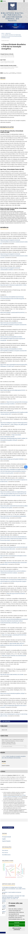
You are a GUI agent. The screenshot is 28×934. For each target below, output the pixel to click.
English (4, 839)
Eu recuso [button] (16, 925)
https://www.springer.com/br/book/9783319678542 (12, 312)
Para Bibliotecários (6, 854)
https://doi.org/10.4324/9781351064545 (16, 593)
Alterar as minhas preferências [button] (16, 928)
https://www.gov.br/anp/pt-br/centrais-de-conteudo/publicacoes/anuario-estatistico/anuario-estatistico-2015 (14, 255)
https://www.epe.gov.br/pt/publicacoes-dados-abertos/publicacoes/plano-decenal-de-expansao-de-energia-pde (12, 338)
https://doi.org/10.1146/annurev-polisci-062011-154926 (13, 285)
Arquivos (8, 33)
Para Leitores (5, 850)
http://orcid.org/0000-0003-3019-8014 (7, 62)
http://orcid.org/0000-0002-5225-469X (7, 56)
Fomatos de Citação (7, 746)
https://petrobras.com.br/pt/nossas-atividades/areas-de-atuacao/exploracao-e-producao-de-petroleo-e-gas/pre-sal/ (13, 581)
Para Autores (5, 852)
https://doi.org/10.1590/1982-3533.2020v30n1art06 (14, 655)
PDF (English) (6, 721)
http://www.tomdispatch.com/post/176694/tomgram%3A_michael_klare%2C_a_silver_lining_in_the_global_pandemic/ (13, 424)
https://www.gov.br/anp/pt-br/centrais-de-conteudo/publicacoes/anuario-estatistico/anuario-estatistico (14, 241)
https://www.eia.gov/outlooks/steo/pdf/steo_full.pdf (12, 693)
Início (3, 33)
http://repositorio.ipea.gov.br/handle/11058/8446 (12, 459)
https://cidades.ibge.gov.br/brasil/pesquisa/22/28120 (12, 390)
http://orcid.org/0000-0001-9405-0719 (7, 68)
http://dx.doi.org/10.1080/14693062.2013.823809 (11, 674)
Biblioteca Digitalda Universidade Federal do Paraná (12, 17)
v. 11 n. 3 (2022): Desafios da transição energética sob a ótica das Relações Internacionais (11, 36)
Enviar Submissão (8, 827)
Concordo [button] (16, 922)
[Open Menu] (1, 26)
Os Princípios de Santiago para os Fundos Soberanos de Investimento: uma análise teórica (13, 888)
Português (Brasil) (6, 836)
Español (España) (6, 841)
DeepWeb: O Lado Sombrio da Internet (11, 892)
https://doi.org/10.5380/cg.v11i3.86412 (12, 73)
